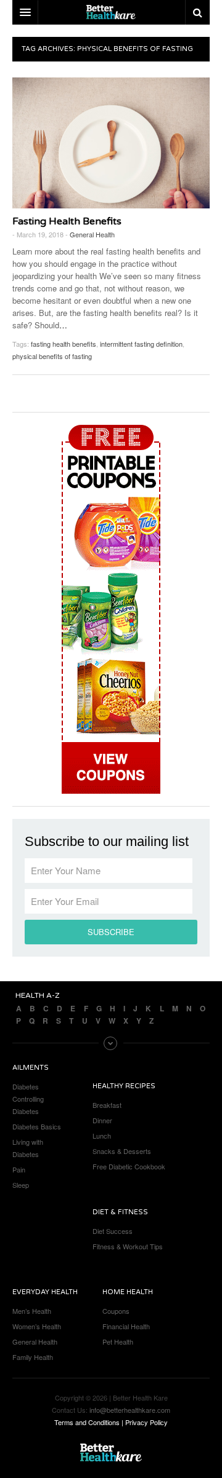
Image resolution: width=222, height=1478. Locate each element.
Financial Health (126, 1326)
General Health (92, 234)
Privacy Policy (146, 1422)
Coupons (116, 1311)
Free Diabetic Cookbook (128, 1166)
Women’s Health (36, 1326)
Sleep (20, 1185)
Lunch (101, 1135)
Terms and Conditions (87, 1422)
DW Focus (111, 12)
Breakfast (106, 1105)
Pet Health (117, 1341)
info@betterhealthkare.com (129, 1410)
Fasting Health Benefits (66, 221)
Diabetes (25, 1086)
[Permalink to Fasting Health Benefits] (111, 142)
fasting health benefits (63, 344)
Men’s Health (31, 1311)
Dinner (102, 1120)
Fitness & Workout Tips (127, 1246)
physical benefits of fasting (52, 356)
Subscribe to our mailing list (107, 841)
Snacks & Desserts (121, 1151)
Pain (18, 1169)
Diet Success (112, 1231)
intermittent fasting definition (141, 344)
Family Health (32, 1357)
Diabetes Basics (36, 1126)
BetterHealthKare (111, 1452)
